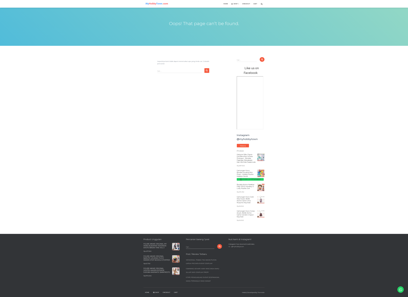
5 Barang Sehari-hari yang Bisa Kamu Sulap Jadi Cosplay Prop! (202, 270)
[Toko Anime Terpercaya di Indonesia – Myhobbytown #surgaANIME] (157, 3)
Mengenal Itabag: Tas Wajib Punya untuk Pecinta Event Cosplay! (201, 261)
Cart (255, 4)
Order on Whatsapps (251, 179)
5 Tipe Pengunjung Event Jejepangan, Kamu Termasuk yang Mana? (202, 279)
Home (225, 4)
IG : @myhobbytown (236, 246)
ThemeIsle (261, 292)
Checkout (246, 4)
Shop (236, 4)
